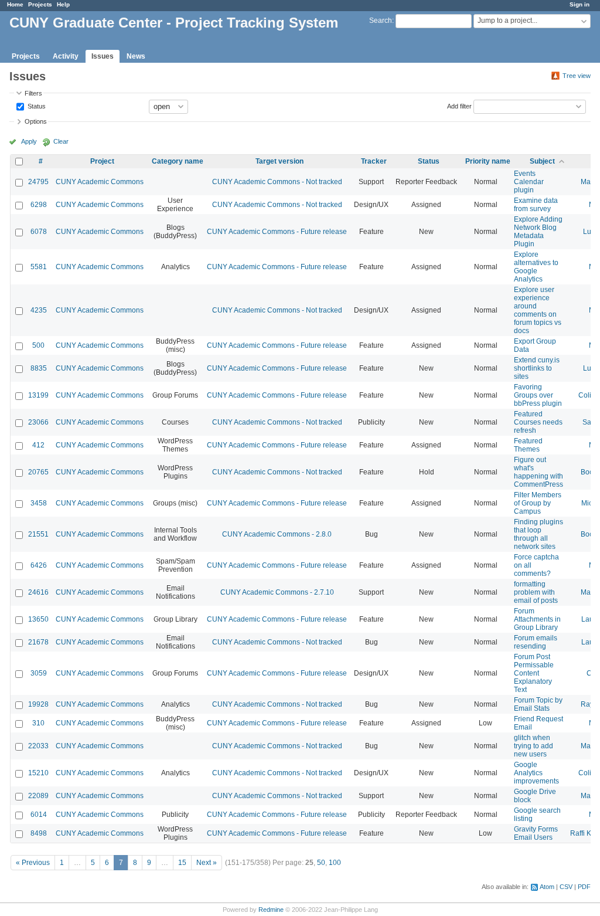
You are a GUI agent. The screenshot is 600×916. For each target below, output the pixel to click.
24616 (38, 592)
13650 (38, 619)
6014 (38, 814)
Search (380, 20)
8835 (38, 368)
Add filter (459, 105)
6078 (38, 232)
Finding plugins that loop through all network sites (538, 534)
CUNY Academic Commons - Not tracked (277, 182)
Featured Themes (528, 445)
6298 (38, 205)
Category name (177, 161)
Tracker (374, 161)
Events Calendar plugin (529, 181)
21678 (38, 642)
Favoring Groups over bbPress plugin (538, 395)
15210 (38, 773)
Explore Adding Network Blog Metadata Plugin (538, 231)
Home (15, 4)
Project (102, 161)
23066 (38, 422)
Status (36, 105)
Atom (547, 886)
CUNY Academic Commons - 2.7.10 (277, 592)
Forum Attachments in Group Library (537, 619)
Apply (29, 141)
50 (321, 863)
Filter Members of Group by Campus (537, 503)
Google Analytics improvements (536, 773)
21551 (38, 534)
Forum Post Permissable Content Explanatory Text (534, 673)
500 (38, 345)
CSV (566, 886)
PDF (584, 886)
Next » (206, 863)
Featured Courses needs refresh (538, 422)
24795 (38, 182)
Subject (542, 161)
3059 (38, 673)
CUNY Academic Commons (100, 182)
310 (38, 723)
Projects (40, 4)
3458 (38, 503)
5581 (38, 267)
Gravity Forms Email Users (536, 833)
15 (182, 863)
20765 (38, 472)
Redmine (271, 909)
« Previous (33, 863)
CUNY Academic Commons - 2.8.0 (277, 534)
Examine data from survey (536, 204)
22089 (38, 796)
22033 (38, 746)
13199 (38, 395)
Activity (66, 56)
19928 (38, 704)
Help (63, 4)
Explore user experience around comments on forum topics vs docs (537, 310)
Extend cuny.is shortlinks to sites (537, 368)
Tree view (576, 75)
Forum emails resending (535, 642)
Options (36, 121)
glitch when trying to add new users (533, 746)
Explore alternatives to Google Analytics (536, 266)
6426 (38, 565)
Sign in (579, 4)
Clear (61, 141)
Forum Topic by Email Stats (538, 704)
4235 (38, 310)
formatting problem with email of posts (536, 592)
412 (38, 445)
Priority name (487, 161)
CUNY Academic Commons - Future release (277, 232)
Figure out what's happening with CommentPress (538, 472)
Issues (102, 56)
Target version (279, 161)
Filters (33, 93)
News (136, 56)
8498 (38, 833)
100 (335, 863)
